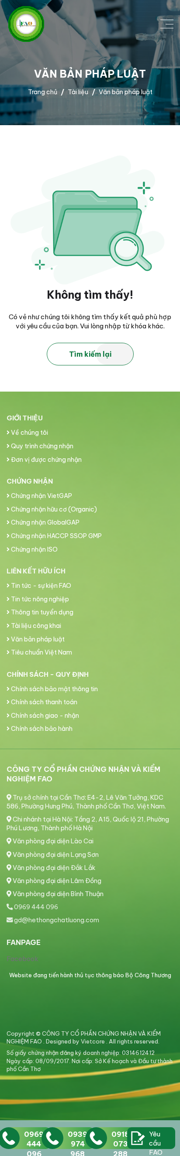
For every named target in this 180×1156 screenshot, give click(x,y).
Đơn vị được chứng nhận (46, 460)
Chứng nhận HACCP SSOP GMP (56, 536)
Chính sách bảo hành (41, 729)
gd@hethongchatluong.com (56, 920)
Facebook (22, 959)
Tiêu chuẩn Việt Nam (41, 652)
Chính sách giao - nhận (44, 716)
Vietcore (93, 1041)
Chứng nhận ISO (34, 549)
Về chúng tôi (29, 432)
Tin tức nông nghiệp (39, 599)
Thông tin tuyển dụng (41, 612)
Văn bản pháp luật (37, 639)
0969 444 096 (35, 907)
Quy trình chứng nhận (41, 446)
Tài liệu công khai (35, 626)
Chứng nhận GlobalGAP (45, 522)
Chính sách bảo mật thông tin (54, 689)
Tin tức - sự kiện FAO (40, 586)
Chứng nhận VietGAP (41, 496)
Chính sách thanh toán (43, 702)
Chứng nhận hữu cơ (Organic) (53, 509)
